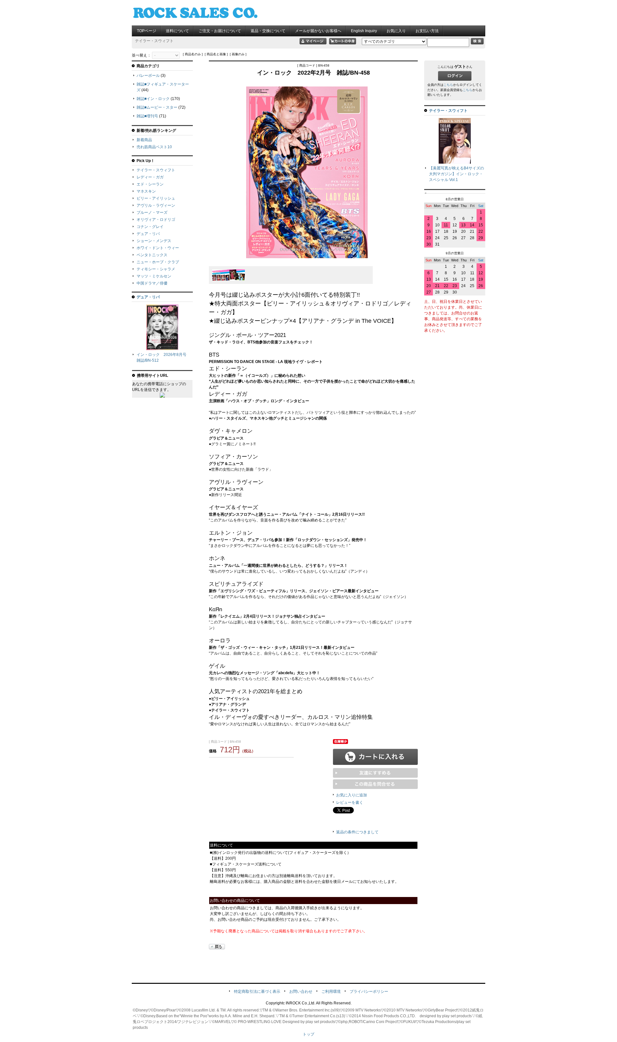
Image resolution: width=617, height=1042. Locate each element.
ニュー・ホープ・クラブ (158, 262)
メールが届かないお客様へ (318, 31)
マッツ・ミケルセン (154, 276)
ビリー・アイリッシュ (156, 198)
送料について (177, 31)
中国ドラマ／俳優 (152, 283)
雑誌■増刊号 (147, 116)
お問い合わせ (300, 991)
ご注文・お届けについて (220, 31)
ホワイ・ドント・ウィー (158, 248)
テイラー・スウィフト (156, 170)
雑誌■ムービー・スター (157, 107)
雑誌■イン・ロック (153, 98)
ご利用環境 (331, 991)
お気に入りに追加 (351, 795)
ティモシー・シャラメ (156, 269)
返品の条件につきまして (357, 832)
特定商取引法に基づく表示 (257, 991)
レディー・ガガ (150, 177)
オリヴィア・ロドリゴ (156, 219)
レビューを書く (349, 802)
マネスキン (146, 191)
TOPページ (146, 31)
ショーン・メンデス (154, 241)
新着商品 (144, 140)
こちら (448, 84)
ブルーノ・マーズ (152, 212)
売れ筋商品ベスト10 (154, 147)
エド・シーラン (150, 184)
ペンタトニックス (152, 255)
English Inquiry (364, 31)
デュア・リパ (148, 233)
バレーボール (148, 75)
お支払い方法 (427, 31)
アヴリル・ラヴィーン (156, 205)
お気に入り (396, 31)
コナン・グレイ (150, 226)
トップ (308, 1034)
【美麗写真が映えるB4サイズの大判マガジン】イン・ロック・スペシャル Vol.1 (456, 174)
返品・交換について (268, 31)
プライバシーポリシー (369, 991)
